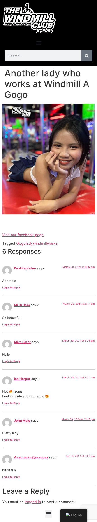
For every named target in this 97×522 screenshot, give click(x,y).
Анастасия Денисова (31, 457)
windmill (40, 243)
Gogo (21, 243)
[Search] (86, 55)
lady (29, 243)
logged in (33, 502)
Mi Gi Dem (22, 305)
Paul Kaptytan (25, 268)
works (52, 243)
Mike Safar (22, 342)
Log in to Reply (11, 287)
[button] (38, 42)
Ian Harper (22, 379)
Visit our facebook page (23, 234)
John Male (22, 420)
